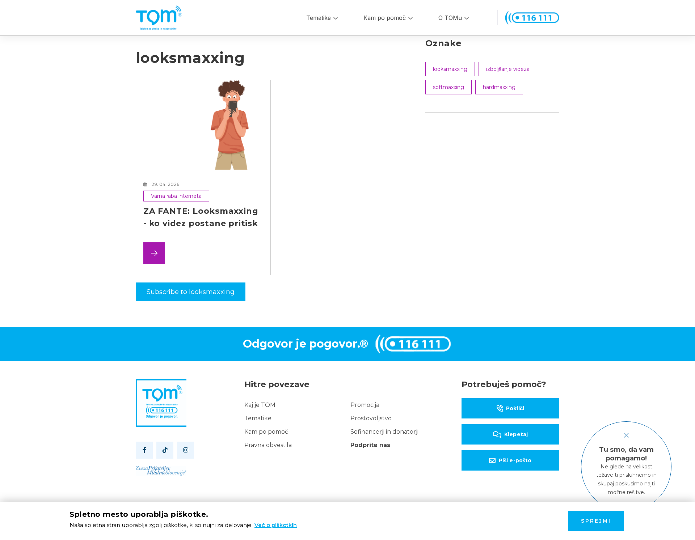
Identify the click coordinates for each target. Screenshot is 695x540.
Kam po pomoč (384, 17)
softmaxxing (448, 87)
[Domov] (159, 17)
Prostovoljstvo (371, 418)
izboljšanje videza (508, 69)
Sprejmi (596, 521)
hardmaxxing (499, 87)
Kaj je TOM (259, 404)
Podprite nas (370, 445)
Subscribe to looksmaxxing (191, 292)
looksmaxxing (450, 69)
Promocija (364, 404)
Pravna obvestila (268, 445)
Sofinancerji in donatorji (384, 431)
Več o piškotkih (275, 525)
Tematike (318, 17)
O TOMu (450, 17)
